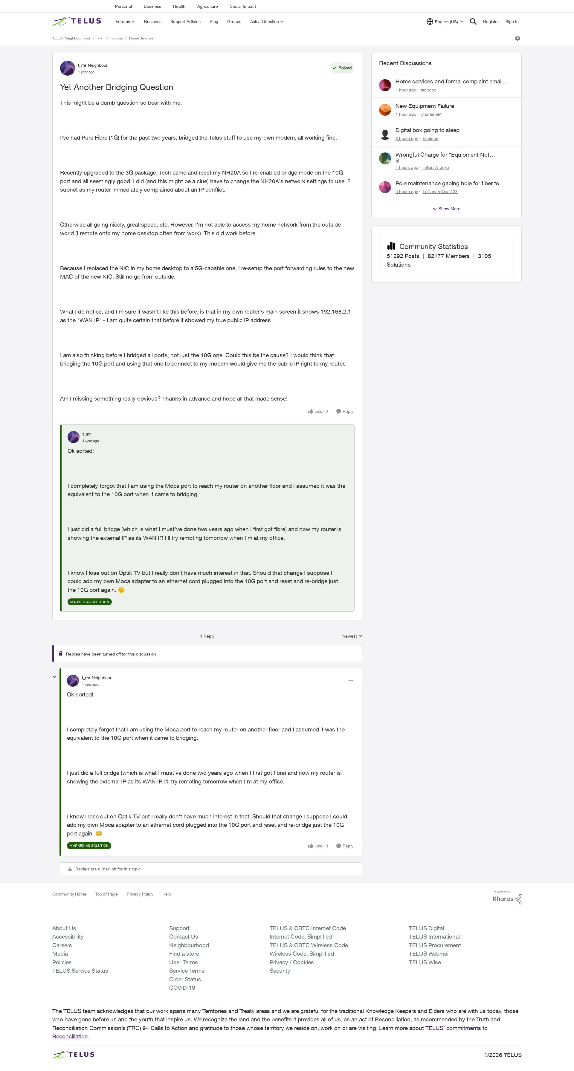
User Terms (183, 962)
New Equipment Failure (425, 106)
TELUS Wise (425, 962)
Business (152, 6)
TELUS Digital (426, 928)
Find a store (184, 953)
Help (166, 893)
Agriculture (207, 6)
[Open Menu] (517, 38)
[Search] (473, 21)
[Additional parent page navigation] (100, 38)
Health (179, 6)
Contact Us (183, 936)
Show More (449, 208)
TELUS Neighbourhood (71, 38)
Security (280, 970)
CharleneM (431, 114)
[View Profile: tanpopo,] (385, 85)
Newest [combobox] (352, 636)
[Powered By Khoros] (507, 898)
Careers (62, 945)
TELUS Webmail (429, 953)
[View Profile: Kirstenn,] (385, 134)
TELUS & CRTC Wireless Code (309, 945)
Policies (62, 962)
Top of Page (106, 893)
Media (60, 953)
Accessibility (68, 936)
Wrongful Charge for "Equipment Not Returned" (442, 154)
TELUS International (434, 936)
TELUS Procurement (435, 945)
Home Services (141, 38)
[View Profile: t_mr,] (74, 437)
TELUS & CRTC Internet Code (308, 928)
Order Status (185, 979)
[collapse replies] (54, 676)
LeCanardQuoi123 (440, 191)
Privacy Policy (140, 893)
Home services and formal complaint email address (449, 81)
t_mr (82, 65)
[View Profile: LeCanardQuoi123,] (385, 187)
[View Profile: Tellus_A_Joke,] (385, 158)
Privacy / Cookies (292, 962)
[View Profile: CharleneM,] (385, 110)
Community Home (69, 893)
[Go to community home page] (78, 21)
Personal (123, 6)
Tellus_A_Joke (436, 167)
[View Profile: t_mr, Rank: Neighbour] (67, 68)
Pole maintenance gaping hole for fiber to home (447, 183)
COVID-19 (182, 987)
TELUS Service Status (80, 970)
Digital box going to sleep (427, 130)
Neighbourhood (189, 945)
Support (179, 928)
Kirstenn (430, 138)
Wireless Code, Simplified (302, 953)
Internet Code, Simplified (301, 936)
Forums (116, 38)
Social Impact (243, 6)
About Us (64, 928)
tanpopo (428, 89)
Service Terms (186, 970)
